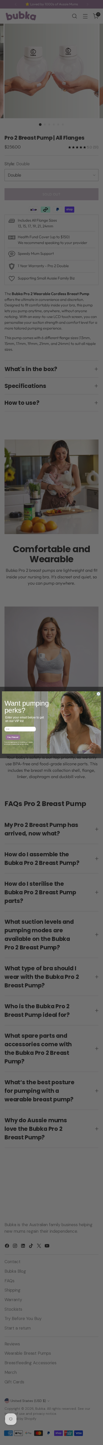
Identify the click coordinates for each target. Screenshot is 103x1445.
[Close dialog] (98, 694)
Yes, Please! (12, 737)
